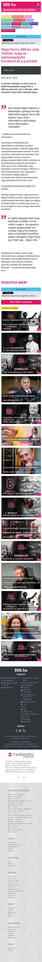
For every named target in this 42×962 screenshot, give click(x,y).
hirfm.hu (11, 950)
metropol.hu (12, 912)
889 (24, 707)
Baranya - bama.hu (15, 796)
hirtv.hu (10, 849)
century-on (28, 712)
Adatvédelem (26, 742)
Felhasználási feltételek (15, 744)
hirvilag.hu (11, 897)
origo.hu (11, 851)
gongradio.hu (12, 948)
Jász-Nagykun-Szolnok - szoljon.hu (20, 815)
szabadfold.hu (13, 847)
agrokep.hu (12, 866)
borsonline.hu (12, 908)
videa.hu (11, 933)
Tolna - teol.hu (13, 825)
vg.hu (10, 862)
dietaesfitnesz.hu (14, 889)
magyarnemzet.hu (14, 845)
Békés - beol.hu (13, 798)
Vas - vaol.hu (12, 828)
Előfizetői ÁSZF (10, 746)
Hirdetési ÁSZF (31, 744)
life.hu (10, 914)
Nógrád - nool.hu (14, 819)
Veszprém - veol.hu (15, 830)
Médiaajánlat (34, 746)
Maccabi (26, 722)
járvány (7, 43)
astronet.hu (12, 876)
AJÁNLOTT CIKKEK (10, 308)
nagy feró (24, 43)
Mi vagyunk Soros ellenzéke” (19, 10)
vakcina (32, 43)
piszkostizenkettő (11, 678)
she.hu (10, 916)
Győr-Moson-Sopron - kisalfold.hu (20, 809)
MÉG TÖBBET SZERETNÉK (21, 302)
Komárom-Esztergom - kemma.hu (20, 817)
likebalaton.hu (13, 883)
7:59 (24, 704)
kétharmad (8, 681)
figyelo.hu (11, 864)
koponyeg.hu (12, 931)
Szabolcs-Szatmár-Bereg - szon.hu (20, 823)
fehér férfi (28, 685)
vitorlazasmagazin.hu (15, 891)
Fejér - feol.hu (13, 807)
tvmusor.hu (12, 895)
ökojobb (26, 719)
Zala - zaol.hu (13, 832)
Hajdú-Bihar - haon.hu (16, 811)
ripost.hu (11, 910)
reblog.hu (11, 935)
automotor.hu (12, 878)
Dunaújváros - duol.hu (16, 805)
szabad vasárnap (30, 714)
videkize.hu (12, 893)
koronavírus (15, 43)
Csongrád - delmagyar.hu (17, 803)
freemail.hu (12, 929)
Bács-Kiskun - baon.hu (16, 794)
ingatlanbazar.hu (14, 927)
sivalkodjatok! (29, 702)
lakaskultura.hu (13, 881)
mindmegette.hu (13, 885)
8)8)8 (25, 709)
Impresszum (15, 742)
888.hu (8, 736)
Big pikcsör (21, 37)
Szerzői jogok (23, 746)
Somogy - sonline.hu (15, 821)
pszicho (26, 688)
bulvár (26, 717)
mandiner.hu (12, 842)
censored (27, 700)
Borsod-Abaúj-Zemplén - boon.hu (20, 801)
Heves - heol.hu (13, 813)
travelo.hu (11, 887)
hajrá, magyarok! (30, 683)
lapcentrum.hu (13, 937)
